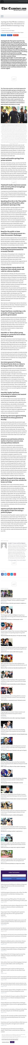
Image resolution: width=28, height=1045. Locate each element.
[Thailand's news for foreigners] (14, 9)
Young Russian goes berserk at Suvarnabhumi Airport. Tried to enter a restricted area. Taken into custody (13, 1030)
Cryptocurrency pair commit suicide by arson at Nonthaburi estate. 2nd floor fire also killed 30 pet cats (13, 970)
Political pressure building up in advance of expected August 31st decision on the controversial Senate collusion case (14, 886)
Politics (18, 32)
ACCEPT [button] (12, 1042)
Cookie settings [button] (5, 1042)
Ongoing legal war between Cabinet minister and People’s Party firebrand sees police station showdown (13, 713)
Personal (15, 32)
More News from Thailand (8, 32)
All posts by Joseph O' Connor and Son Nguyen (17, 560)
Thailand (21, 32)
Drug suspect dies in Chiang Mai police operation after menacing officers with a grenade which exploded (13, 913)
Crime (3, 32)
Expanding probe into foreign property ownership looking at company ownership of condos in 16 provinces (13, 955)
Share (10, 35)
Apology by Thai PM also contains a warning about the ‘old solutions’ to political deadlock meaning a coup (12, 23)
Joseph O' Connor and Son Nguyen (8, 30)
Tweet (4, 35)
